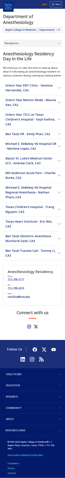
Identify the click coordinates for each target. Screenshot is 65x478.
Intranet (12, 473)
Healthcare (13, 374)
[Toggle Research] (59, 396)
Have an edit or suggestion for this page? (25, 455)
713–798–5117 (16, 279)
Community (13, 408)
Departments (47, 29)
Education (13, 385)
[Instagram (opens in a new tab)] (29, 326)
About (10, 419)
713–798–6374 (16, 288)
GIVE (44, 4)
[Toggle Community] (59, 408)
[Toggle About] (59, 419)
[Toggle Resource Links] (59, 430)
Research (12, 396)
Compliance (13, 463)
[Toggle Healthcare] (59, 374)
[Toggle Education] (59, 385)
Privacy (11, 468)
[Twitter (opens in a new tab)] (36, 326)
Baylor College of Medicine (20, 29)
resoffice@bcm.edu (19, 296)
